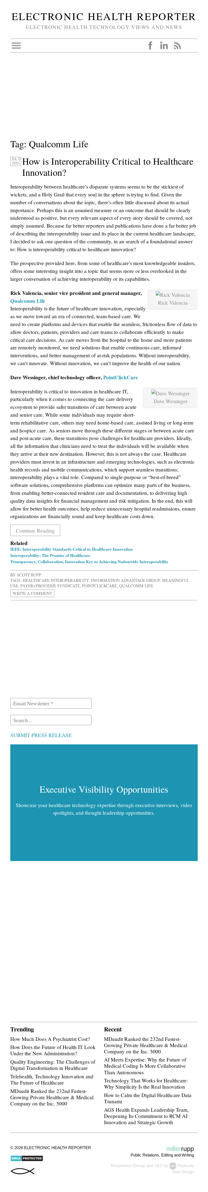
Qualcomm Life (27, 301)
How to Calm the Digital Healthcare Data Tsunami (147, 1098)
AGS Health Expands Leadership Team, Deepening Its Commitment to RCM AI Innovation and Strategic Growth (146, 1116)
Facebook (150, 46)
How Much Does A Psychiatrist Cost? (50, 1038)
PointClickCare (120, 377)
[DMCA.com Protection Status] (26, 1160)
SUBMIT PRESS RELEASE (41, 735)
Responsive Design (128, 1165)
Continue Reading (35, 530)
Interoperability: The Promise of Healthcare (50, 555)
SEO (158, 1165)
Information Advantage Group (125, 580)
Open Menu (16, 46)
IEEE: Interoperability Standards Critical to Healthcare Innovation (71, 549)
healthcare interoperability (56, 580)
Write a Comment (32, 593)
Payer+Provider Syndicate (50, 585)
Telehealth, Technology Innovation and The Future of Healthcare (51, 1079)
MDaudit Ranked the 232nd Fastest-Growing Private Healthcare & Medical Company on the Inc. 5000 (51, 1097)
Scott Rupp (29, 575)
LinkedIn (164, 46)
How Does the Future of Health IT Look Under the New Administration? (53, 1050)
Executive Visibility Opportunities (104, 789)
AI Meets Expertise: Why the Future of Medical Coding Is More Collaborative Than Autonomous (145, 1065)
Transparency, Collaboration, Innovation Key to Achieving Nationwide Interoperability (89, 562)
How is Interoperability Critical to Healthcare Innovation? (107, 167)
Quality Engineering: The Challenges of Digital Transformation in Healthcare (52, 1064)
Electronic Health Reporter (104, 16)
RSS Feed (177, 46)
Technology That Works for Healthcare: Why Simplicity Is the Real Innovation (146, 1083)
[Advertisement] (103, 99)
